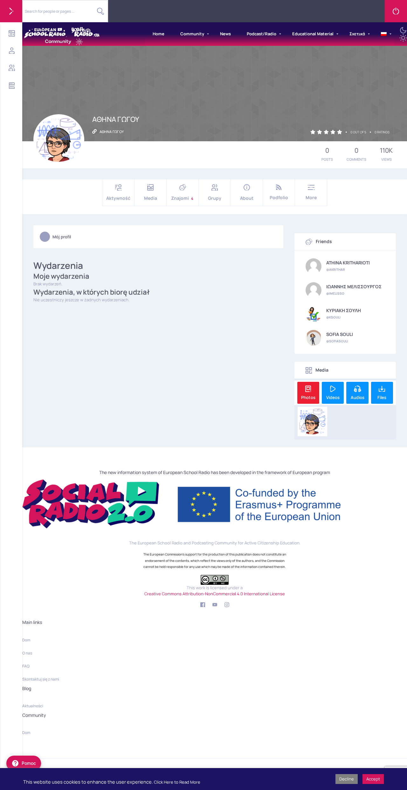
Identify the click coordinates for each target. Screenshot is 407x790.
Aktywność (118, 198)
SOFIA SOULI (339, 334)
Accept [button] (373, 779)
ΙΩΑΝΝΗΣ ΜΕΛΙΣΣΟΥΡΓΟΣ (354, 286)
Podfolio (279, 197)
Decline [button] (346, 779)
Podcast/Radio (261, 34)
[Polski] (384, 34)
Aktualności (32, 706)
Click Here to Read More (177, 782)
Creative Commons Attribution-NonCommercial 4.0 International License (214, 594)
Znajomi (182, 198)
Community (192, 34)
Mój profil (61, 237)
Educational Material (313, 34)
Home (158, 34)
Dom (26, 640)
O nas (27, 653)
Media (150, 198)
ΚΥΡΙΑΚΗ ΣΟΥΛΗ (343, 310)
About (246, 198)
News (225, 34)
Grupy (214, 198)
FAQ (26, 666)
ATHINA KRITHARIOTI (348, 262)
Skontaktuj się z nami (40, 679)
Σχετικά (357, 34)
